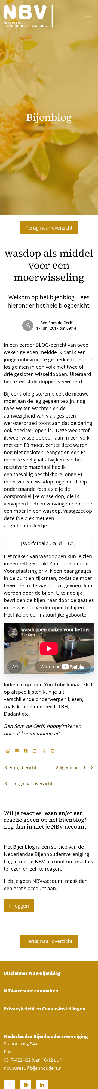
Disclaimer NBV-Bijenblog (32, 973)
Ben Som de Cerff (56, 322)
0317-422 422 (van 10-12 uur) (33, 1060)
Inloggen (19, 905)
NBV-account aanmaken (31, 991)
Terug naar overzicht (49, 227)
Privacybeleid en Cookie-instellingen (44, 1009)
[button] (8, 751)
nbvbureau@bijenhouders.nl (33, 1068)
